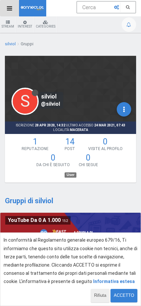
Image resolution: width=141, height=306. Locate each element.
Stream (8, 26)
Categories (45, 26)
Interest (25, 26)
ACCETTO (124, 295)
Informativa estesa (114, 281)
